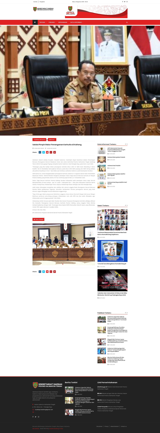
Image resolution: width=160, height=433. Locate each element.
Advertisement (114, 426)
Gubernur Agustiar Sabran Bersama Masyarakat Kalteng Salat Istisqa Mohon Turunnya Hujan (117, 319)
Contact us (124, 426)
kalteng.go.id (102, 387)
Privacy (106, 426)
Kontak (35, 1)
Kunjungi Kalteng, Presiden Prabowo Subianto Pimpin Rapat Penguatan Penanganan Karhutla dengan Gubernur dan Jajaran (117, 330)
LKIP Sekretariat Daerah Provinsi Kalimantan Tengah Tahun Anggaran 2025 (116, 149)
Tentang (42, 22)
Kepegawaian (62, 22)
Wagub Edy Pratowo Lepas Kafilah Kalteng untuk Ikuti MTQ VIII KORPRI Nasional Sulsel (117, 341)
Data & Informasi (76, 22)
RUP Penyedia (103, 407)
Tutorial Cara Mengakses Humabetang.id (112, 264)
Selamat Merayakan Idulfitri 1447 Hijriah (116, 174)
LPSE (100, 400)
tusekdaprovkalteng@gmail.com (44, 409)
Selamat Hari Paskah (114, 165)
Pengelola (42, 1)
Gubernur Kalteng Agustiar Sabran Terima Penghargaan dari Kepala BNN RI (117, 350)
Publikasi (52, 22)
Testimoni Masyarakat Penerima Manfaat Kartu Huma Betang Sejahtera (112, 233)
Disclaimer (99, 426)
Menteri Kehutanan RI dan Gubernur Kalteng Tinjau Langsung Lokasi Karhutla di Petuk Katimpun (116, 360)
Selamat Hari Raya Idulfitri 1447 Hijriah (117, 183)
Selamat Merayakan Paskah (116, 157)
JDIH (100, 393)
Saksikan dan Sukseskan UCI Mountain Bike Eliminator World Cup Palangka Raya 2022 (112, 294)
